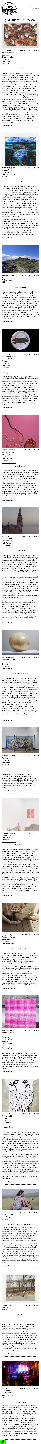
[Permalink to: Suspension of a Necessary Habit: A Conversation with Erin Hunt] (20, 259)
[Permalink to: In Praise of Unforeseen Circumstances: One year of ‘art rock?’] (20, 1373)
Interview (36, 50)
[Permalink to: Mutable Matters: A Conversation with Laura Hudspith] (20, 814)
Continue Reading (8, 125)
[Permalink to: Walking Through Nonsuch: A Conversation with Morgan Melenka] (20, 740)
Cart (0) (37, 9)
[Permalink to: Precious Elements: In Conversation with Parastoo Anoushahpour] (20, 520)
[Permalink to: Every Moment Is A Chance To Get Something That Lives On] (20, 1199)
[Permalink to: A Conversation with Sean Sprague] (20, 1288)
